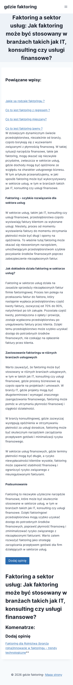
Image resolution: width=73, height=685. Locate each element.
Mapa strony (53, 674)
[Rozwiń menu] (66, 6)
